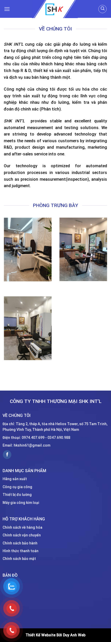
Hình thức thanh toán (20, 551)
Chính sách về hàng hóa (22, 527)
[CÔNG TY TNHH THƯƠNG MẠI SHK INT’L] (54, 9)
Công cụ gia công (17, 487)
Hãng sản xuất (15, 479)
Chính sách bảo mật (19, 559)
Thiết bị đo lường (17, 495)
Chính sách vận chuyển (22, 535)
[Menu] (7, 9)
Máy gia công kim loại (21, 502)
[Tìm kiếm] (102, 9)
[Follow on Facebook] (7, 454)
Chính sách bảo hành (20, 543)
